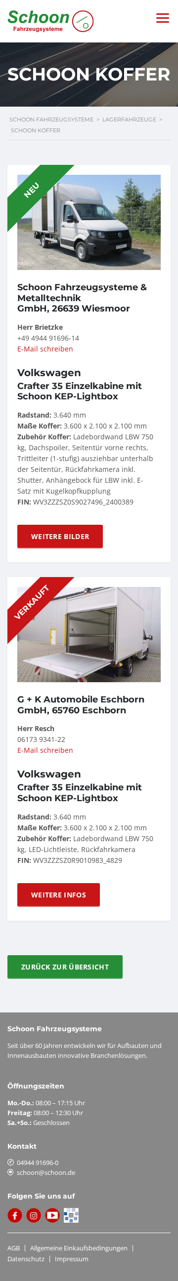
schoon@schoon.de (46, 1172)
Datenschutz (25, 1258)
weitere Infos (58, 894)
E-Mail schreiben (45, 348)
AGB (13, 1247)
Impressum (72, 1258)
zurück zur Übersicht (65, 966)
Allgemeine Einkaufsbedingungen (79, 1247)
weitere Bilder (60, 536)
